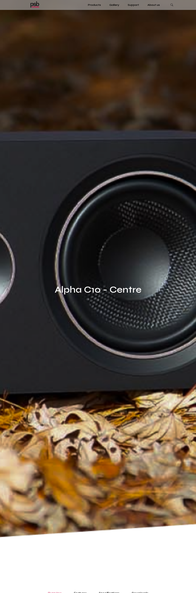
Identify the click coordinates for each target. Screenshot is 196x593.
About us (153, 5)
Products (94, 5)
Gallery (114, 5)
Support (133, 5)
